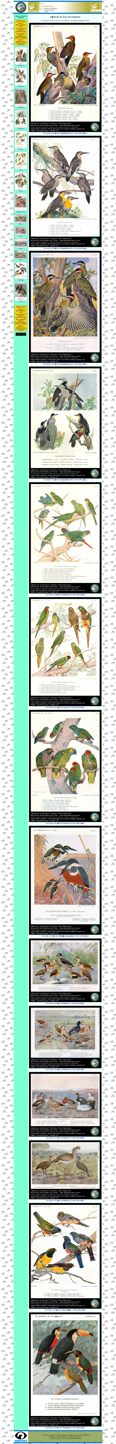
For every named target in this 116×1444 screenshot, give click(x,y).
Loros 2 (21, 191)
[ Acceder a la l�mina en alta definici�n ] (65, 133)
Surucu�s (20, 280)
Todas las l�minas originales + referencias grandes (21, 30)
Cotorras (21, 149)
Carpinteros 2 (20, 86)
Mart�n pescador (20, 211)
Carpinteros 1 (20, 65)
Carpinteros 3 (20, 107)
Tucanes (21, 301)
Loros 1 (21, 170)
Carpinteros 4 (20, 128)
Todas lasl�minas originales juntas (21, 25)
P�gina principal (20, 21)
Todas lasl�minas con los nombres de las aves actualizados (20, 42)
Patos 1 (21, 224)
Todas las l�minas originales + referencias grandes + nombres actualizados (21, 35)
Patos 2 (21, 236)
